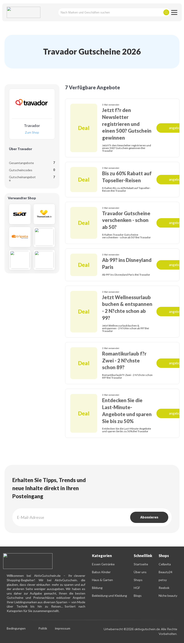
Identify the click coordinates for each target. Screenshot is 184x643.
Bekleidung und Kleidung (109, 595)
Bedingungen (16, 628)
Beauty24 (165, 572)
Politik (42, 628)
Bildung (97, 588)
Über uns (140, 572)
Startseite (141, 564)
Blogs (138, 595)
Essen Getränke (103, 564)
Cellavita (165, 564)
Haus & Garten (102, 580)
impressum (62, 628)
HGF (137, 588)
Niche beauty (168, 595)
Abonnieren (149, 517)
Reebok (164, 588)
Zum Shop (32, 132)
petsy (163, 580)
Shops (138, 580)
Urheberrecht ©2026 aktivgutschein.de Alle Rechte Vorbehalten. (140, 631)
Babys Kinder (101, 572)
